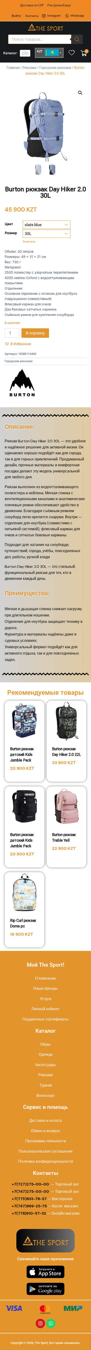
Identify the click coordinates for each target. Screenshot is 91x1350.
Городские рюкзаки (55, 68)
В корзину (35, 333)
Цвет (9, 224)
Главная (13, 68)
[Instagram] (40, 1323)
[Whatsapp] (51, 1323)
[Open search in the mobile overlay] (45, 39)
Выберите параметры (66, 776)
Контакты (31, 16)
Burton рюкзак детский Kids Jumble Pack (22, 754)
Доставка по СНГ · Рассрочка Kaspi (45, 5)
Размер (11, 233)
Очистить (29, 241)
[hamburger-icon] (25, 53)
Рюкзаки (29, 68)
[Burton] (22, 382)
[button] (80, 93)
